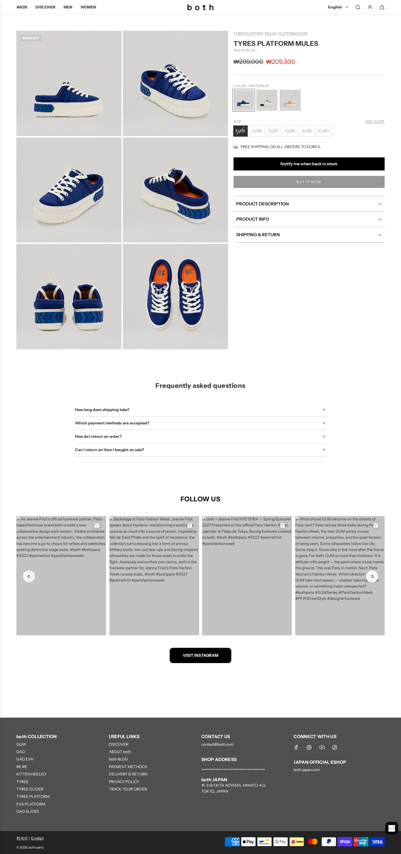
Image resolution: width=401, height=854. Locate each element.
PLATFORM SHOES (293, 33)
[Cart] (382, 7)
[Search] (358, 7)
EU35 (240, 130)
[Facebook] (296, 747)
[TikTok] (335, 747)
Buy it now (309, 182)
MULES (270, 33)
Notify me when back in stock (308, 164)
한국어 (22, 838)
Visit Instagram (200, 655)
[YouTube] (322, 747)
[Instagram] (309, 747)
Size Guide (375, 122)
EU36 (257, 130)
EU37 (273, 130)
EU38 (290, 130)
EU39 (307, 130)
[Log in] (370, 7)
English (37, 838)
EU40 (324, 130)
